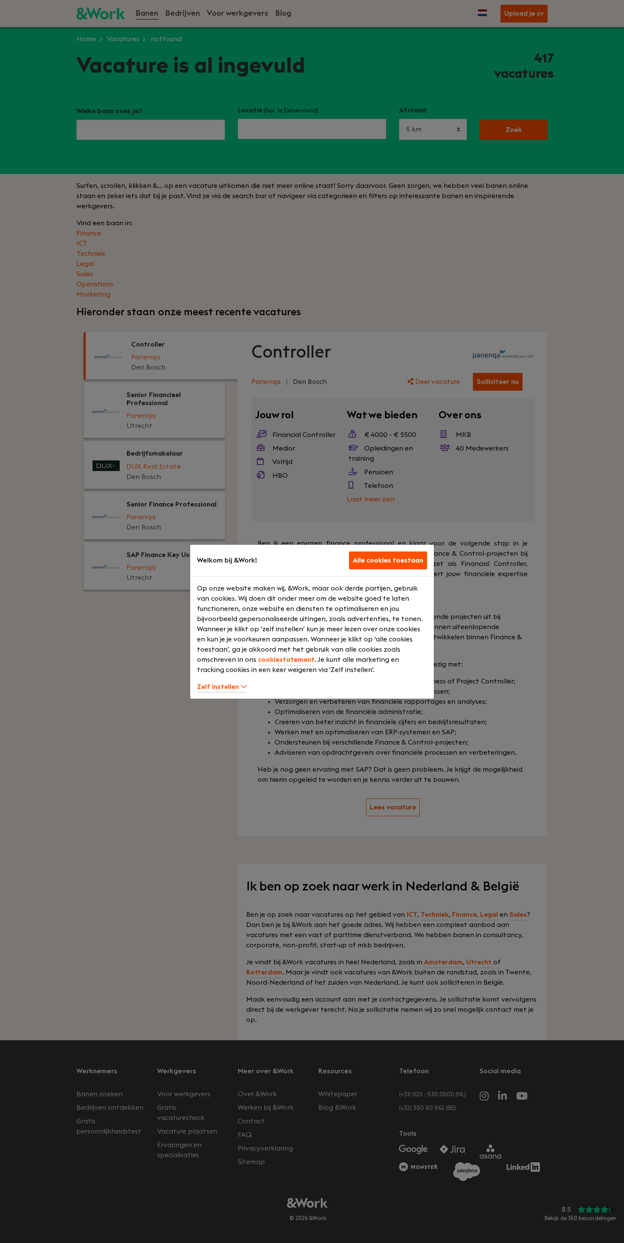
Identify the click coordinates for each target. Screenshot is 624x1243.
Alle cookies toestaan (388, 560)
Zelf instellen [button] (219, 686)
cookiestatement (286, 659)
